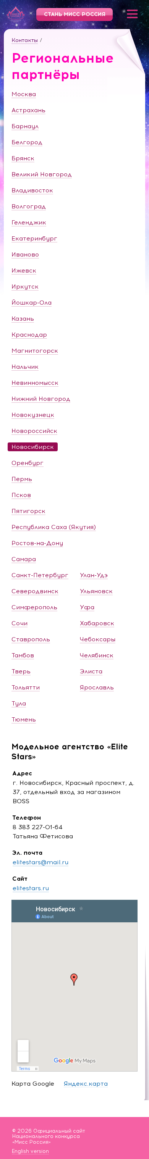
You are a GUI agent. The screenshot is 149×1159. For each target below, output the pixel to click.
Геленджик (28, 222)
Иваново (25, 254)
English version (30, 1151)
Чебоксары (97, 639)
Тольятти (25, 687)
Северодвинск (34, 591)
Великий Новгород (41, 174)
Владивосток (32, 190)
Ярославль (97, 687)
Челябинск (96, 655)
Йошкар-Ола (31, 302)
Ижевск (23, 270)
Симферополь (34, 607)
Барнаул (25, 126)
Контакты (24, 40)
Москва (23, 94)
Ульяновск (96, 591)
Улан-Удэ (94, 575)
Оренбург (27, 463)
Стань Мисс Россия (74, 14)
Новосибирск (32, 446)
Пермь (21, 479)
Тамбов (22, 655)
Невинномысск (34, 382)
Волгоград (28, 206)
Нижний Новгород (40, 398)
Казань (22, 318)
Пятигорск (28, 511)
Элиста (91, 671)
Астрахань (28, 110)
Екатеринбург (34, 238)
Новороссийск (34, 430)
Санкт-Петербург (39, 575)
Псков (21, 495)
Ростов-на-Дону (37, 543)
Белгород (26, 142)
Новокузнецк (32, 414)
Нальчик (25, 366)
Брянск (22, 158)
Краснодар (29, 334)
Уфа (87, 607)
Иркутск (25, 286)
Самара (23, 559)
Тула (18, 703)
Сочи (19, 623)
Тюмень (23, 719)
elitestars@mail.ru (40, 862)
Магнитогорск (34, 350)
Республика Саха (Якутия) (53, 527)
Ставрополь (30, 639)
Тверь (21, 671)
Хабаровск (97, 623)
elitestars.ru (31, 888)
